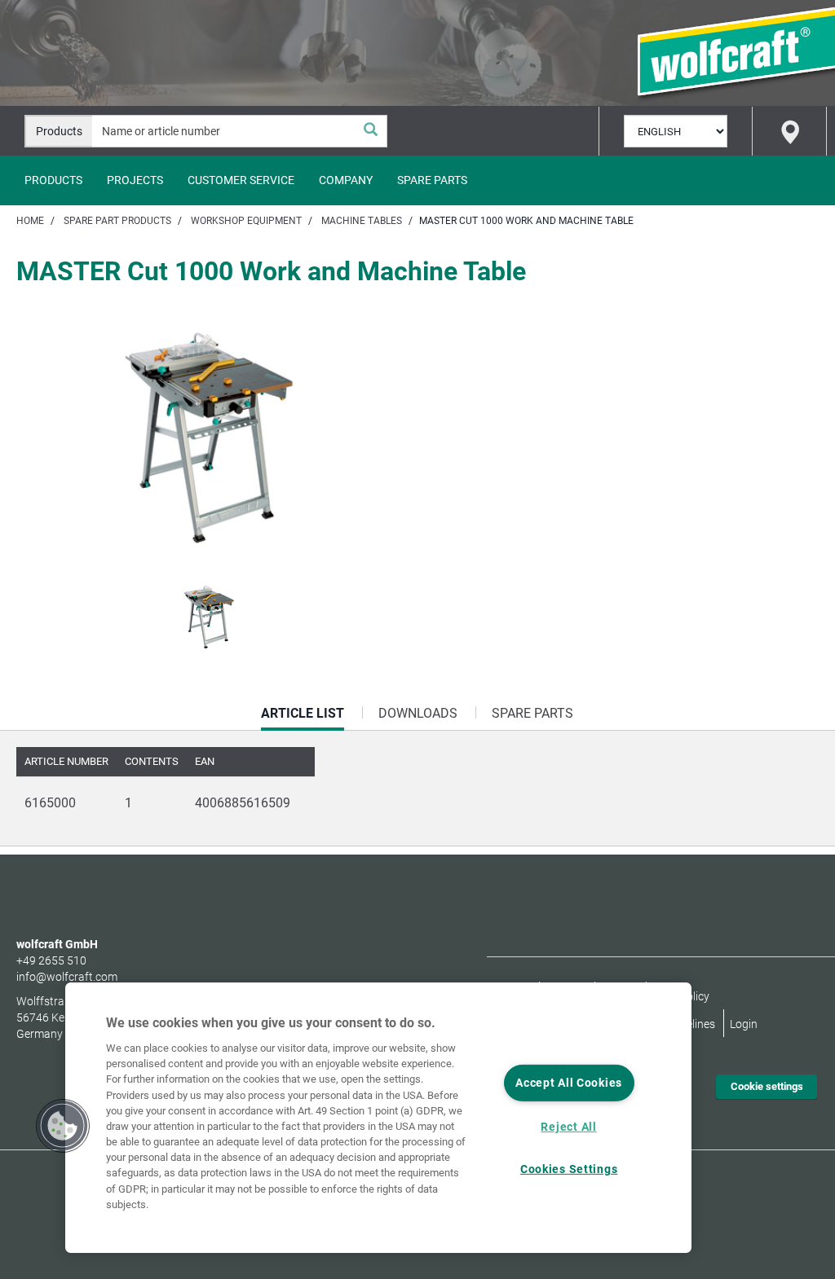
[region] (378, 1117)
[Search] (370, 131)
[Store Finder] (789, 131)
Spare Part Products (117, 220)
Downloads (417, 713)
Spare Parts (432, 180)
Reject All (568, 1127)
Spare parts (532, 713)
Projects (135, 180)
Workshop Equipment (246, 220)
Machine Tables (361, 220)
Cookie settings (767, 1086)
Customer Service (241, 180)
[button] (63, 1126)
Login (744, 1024)
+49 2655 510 (51, 960)
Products (53, 180)
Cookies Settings (569, 1169)
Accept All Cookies (568, 1083)
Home (30, 220)
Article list (302, 718)
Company (346, 180)
